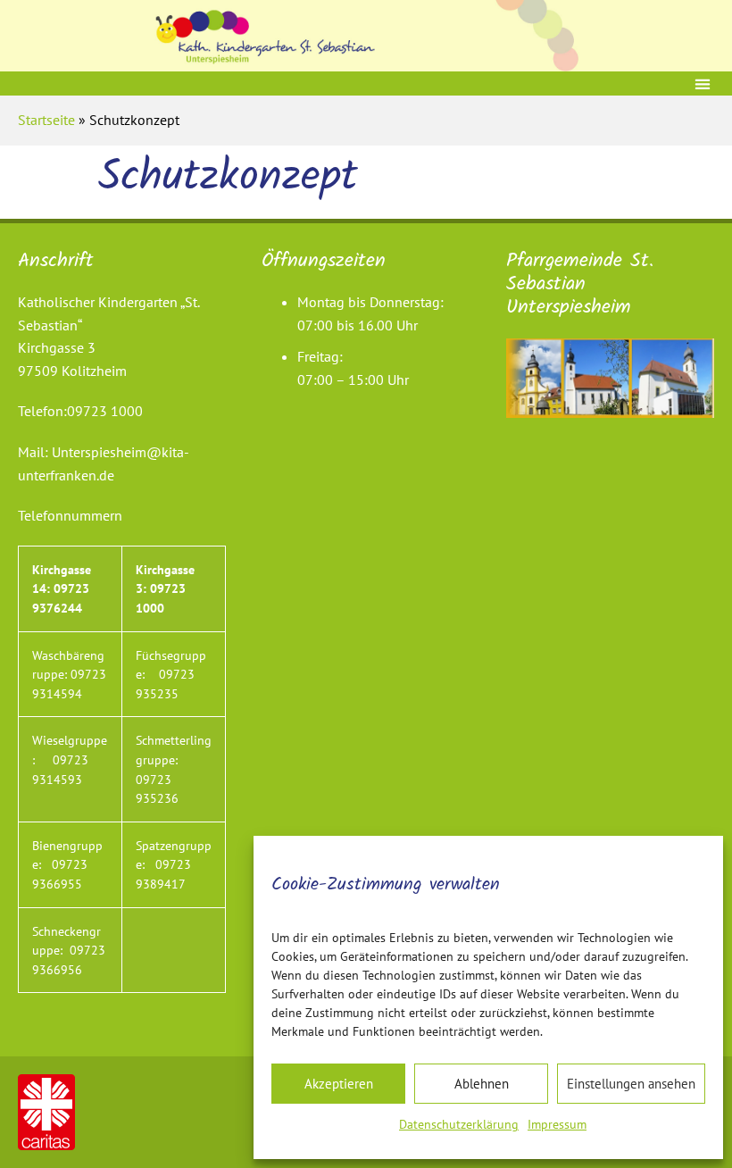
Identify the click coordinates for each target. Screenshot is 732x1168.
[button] (702, 83)
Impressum (557, 1124)
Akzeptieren (338, 1083)
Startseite (46, 120)
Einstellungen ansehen (631, 1083)
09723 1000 (105, 411)
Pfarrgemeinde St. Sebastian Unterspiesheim (579, 285)
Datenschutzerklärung (459, 1124)
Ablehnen (481, 1083)
